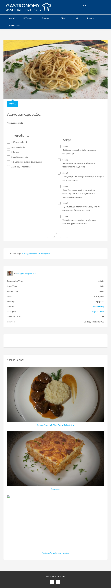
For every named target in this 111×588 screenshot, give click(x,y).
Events (90, 18)
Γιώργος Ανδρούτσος (26, 273)
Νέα (77, 18)
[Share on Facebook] (45, 235)
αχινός (25, 253)
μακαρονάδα (34, 253)
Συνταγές (46, 18)
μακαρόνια (45, 253)
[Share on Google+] (59, 235)
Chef (63, 18)
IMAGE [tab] (12, 103)
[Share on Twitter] (52, 235)
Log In (84, 5)
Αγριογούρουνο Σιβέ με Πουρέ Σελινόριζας (55, 425)
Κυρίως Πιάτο (98, 311)
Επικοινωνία (14, 25)
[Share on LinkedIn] (65, 235)
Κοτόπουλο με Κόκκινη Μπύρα (55, 553)
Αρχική (12, 18)
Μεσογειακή (98, 306)
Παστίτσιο (55, 489)
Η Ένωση (27, 18)
